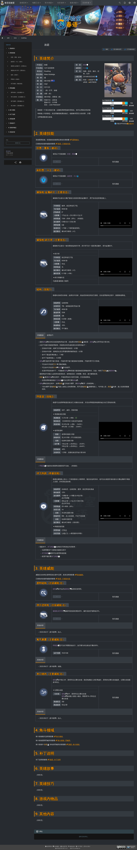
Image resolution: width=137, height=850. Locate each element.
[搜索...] (119, 3)
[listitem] (18, 48)
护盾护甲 (131, 123)
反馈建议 (56, 846)
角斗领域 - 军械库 (63, 740)
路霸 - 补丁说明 (55, 760)
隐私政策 (72, 846)
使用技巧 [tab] (50, 335)
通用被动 (75, 140)
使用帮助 (49, 846)
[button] (24, 2)
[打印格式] (20, 162)
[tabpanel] (84, 365)
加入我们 (87, 846)
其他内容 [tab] (40, 625)
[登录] (134, 3)
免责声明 (64, 846)
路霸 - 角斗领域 (73, 744)
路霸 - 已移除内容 (63, 144)
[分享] (15, 162)
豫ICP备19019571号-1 (61, 848)
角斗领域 (59, 736)
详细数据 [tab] (40, 335)
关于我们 (80, 846)
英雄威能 (80, 575)
